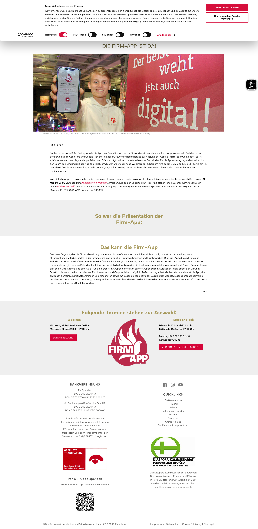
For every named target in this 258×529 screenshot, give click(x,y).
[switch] (92, 34)
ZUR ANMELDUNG (63, 337)
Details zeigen (164, 35)
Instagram (173, 385)
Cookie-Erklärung (191, 524)
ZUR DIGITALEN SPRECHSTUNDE (181, 347)
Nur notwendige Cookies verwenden (227, 17)
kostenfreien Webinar (95, 182)
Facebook (165, 385)
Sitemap (208, 524)
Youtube (180, 385)
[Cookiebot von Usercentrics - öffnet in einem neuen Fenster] (25, 35)
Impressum (158, 524)
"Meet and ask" (67, 186)
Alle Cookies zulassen (227, 7)
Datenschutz (173, 524)
